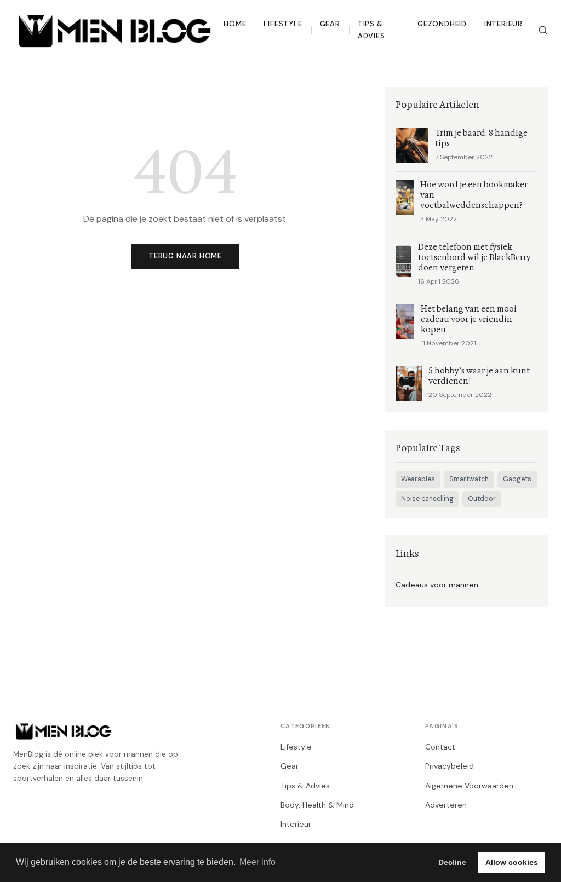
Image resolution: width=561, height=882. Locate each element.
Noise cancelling (427, 498)
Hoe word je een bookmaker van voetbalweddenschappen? (474, 195)
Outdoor (482, 498)
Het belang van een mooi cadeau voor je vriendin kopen (469, 319)
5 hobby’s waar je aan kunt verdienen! (479, 376)
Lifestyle (283, 23)
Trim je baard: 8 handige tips (481, 138)
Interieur (503, 23)
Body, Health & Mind (317, 805)
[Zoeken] (543, 30)
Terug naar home (185, 256)
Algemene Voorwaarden (469, 786)
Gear (330, 23)
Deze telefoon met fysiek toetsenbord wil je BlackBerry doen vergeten (474, 257)
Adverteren (446, 805)
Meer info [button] (257, 862)
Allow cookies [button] (511, 862)
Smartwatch (469, 479)
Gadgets (517, 479)
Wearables (418, 479)
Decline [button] (452, 862)
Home (235, 23)
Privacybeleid (449, 766)
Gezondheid (442, 23)
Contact (440, 747)
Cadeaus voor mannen (437, 585)
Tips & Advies (371, 30)
